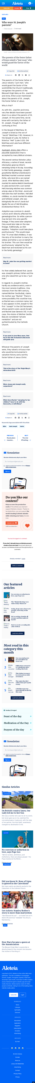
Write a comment (17, 566)
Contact (17, 1070)
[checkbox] (4, 465)
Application (17, 1023)
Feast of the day (12, 716)
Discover (17, 1012)
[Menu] (6, 3)
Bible (4, 426)
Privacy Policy (17, 1074)
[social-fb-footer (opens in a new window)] (16, 1048)
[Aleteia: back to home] (17, 3)
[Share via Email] (26, 75)
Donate (17, 8)
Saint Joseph (13, 426)
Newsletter (17, 1020)
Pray (27, 8)
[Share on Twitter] (22, 75)
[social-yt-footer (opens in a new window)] (12, 1048)
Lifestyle (17, 1007)
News (17, 1005)
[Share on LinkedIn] (19, 75)
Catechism (7, 864)
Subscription (17, 1028)
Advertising (17, 1033)
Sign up (7, 471)
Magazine (17, 1026)
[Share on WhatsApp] (29, 75)
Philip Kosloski (8, 29)
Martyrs (6, 894)
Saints (22, 426)
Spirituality (5, 14)
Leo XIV (6, 833)
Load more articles (17, 633)
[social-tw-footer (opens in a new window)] (19, 1048)
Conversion (7, 793)
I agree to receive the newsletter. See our (18, 466)
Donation (17, 1031)
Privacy (17, 1077)
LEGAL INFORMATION (17, 1064)
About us (17, 1060)
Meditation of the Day (16, 723)
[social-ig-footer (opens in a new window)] (23, 1048)
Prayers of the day (14, 729)
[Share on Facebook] (16, 75)
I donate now (10, 523)
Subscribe (7, 8)
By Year (17, 1041)
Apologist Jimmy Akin (11, 150)
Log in (23, 558)
